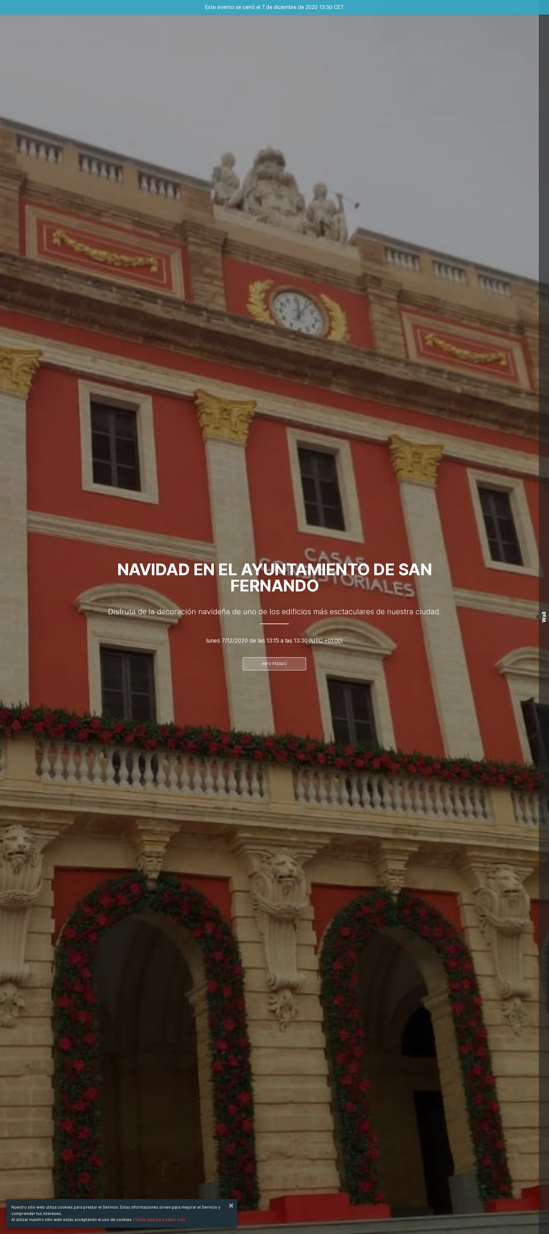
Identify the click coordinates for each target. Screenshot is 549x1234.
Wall (544, 617)
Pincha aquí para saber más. (159, 1219)
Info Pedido (274, 663)
